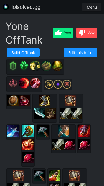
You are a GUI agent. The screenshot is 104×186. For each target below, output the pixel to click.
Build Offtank (23, 52)
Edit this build (80, 52)
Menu (92, 7)
